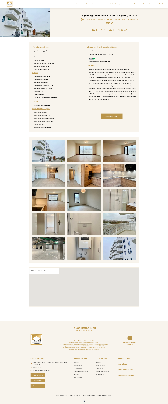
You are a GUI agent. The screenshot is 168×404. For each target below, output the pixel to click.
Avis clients (133, 4)
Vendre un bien (124, 358)
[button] (111, 116)
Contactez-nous (37, 358)
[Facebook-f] (129, 338)
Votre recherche (148, 4)
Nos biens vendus (125, 370)
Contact (162, 4)
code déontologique (80, 349)
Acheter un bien (80, 358)
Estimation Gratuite (126, 375)
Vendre (78, 4)
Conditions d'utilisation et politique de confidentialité (97, 395)
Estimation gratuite (117, 4)
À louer (101, 4)
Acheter (89, 4)
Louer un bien (101, 358)
